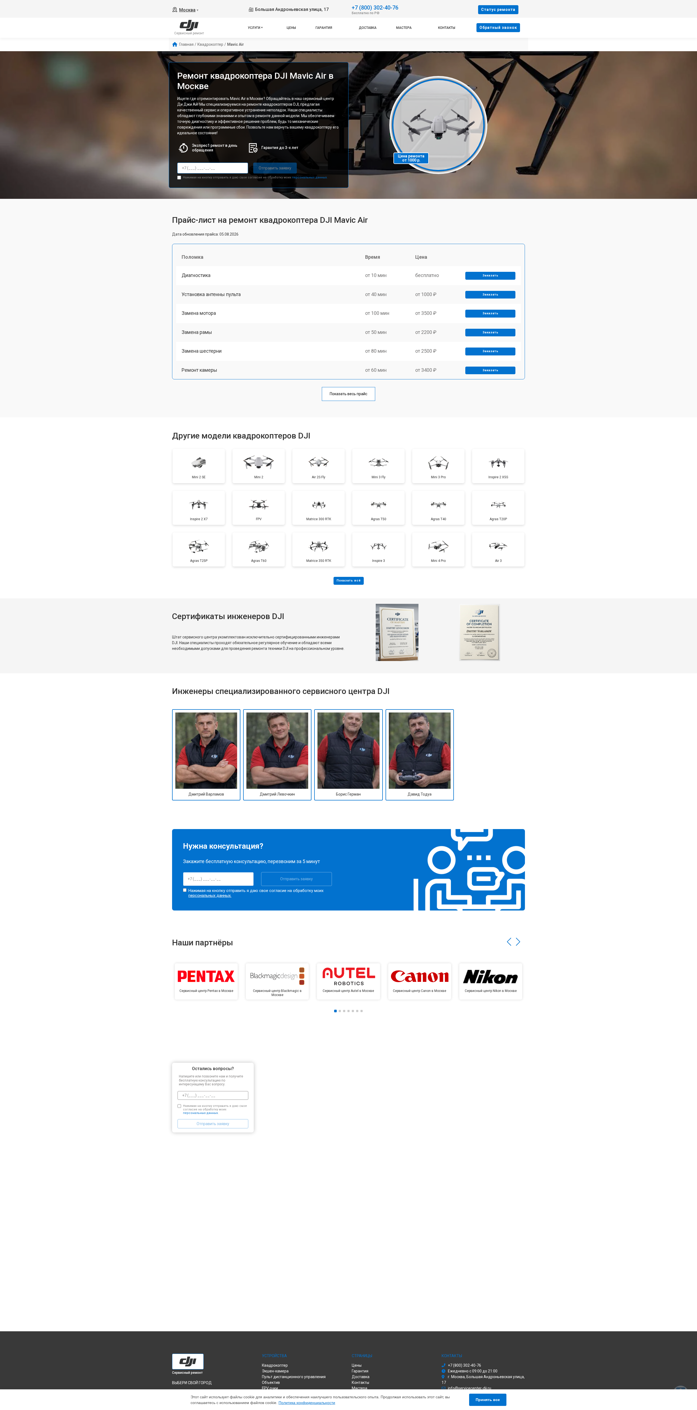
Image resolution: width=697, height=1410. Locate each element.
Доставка (368, 28)
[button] (509, 942)
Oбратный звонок (498, 27)
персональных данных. (310, 177)
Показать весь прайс (348, 394)
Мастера (404, 28)
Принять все (488, 1399)
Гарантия (324, 28)
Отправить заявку (275, 168)
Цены (291, 28)
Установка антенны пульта (211, 294)
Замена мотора (199, 313)
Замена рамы (197, 332)
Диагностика (196, 275)
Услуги (254, 28)
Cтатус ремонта (498, 9)
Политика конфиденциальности (307, 1402)
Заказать (490, 275)
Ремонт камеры (199, 370)
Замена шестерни (202, 351)
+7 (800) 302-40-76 (375, 7)
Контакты (446, 28)
